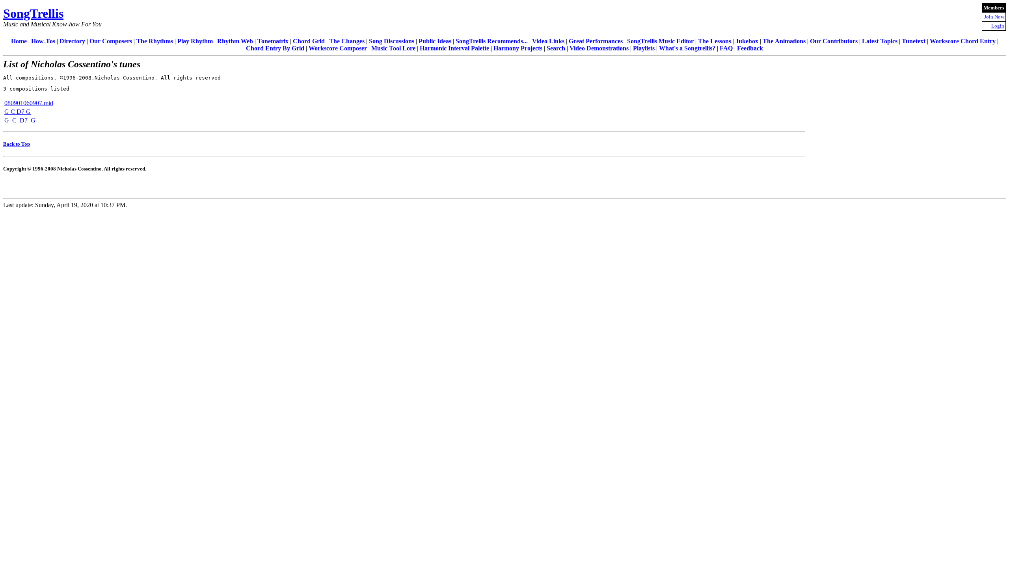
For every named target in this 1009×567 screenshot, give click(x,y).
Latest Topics (879, 41)
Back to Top (16, 144)
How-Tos (43, 41)
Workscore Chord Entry (963, 41)
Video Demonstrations (599, 48)
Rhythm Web (235, 41)
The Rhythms (154, 41)
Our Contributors (834, 41)
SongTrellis (33, 13)
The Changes (347, 41)
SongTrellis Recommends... (492, 41)
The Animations (784, 41)
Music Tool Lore (393, 48)
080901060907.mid (28, 103)
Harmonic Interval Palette (454, 48)
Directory (72, 41)
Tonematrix (273, 41)
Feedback (750, 48)
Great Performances (596, 41)
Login (997, 26)
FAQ (726, 48)
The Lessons (714, 41)
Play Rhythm (195, 41)
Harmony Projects (517, 48)
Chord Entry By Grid (275, 48)
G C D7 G (17, 111)
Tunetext (913, 41)
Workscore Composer (338, 48)
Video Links (548, 41)
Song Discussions (391, 41)
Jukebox (746, 41)
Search (556, 48)
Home (19, 41)
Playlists (644, 48)
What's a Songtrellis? (687, 48)
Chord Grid (309, 41)
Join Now (994, 17)
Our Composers (110, 41)
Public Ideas (435, 41)
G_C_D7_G (19, 120)
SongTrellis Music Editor (660, 41)
